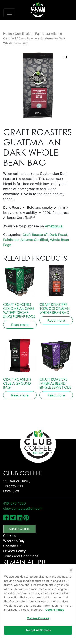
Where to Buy (14, 541)
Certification (24, 34)
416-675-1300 (14, 503)
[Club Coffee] (38, 9)
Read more (19, 324)
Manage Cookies (19, 528)
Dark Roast (58, 234)
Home (7, 34)
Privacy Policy (14, 551)
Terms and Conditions (20, 556)
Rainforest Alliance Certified (25, 240)
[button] (65, 57)
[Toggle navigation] (9, 12)
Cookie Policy (54, 609)
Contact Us (12, 546)
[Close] (71, 570)
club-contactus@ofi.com (22, 508)
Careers (9, 536)
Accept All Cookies (38, 630)
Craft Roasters (35, 234)
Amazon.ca (54, 226)
